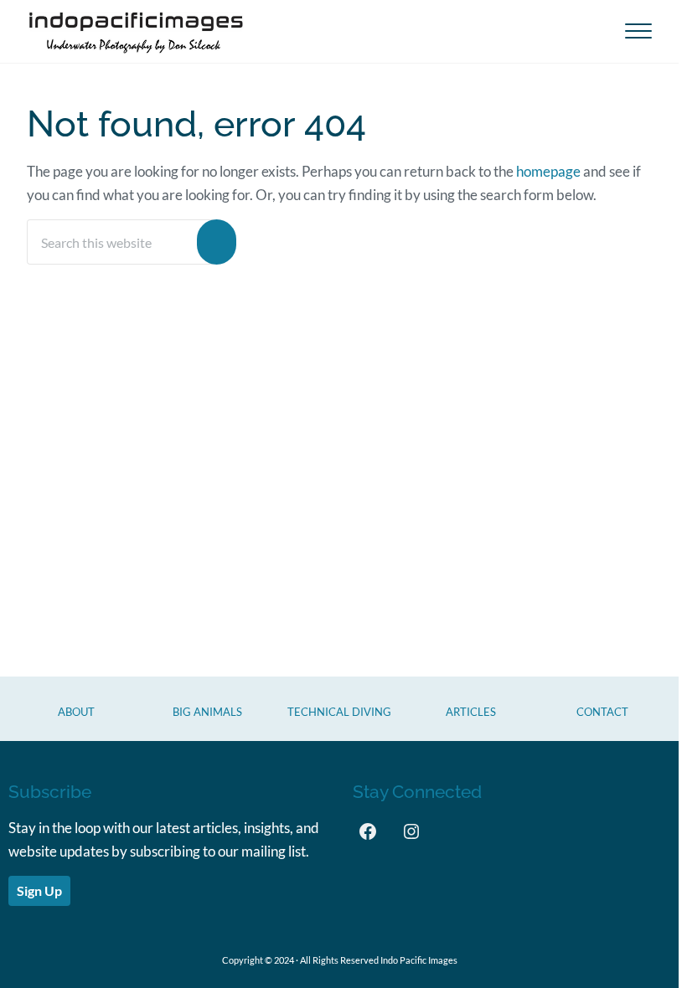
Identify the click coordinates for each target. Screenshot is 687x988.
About (76, 711)
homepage (548, 171)
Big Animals (207, 711)
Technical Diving (339, 711)
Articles (471, 711)
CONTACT (602, 711)
